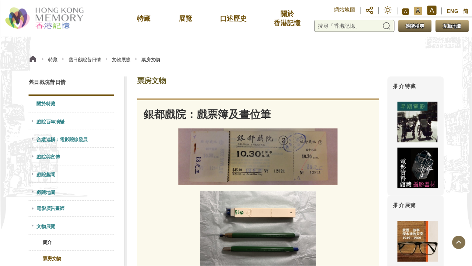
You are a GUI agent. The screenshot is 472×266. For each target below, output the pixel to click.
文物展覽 (121, 59)
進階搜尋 (414, 25)
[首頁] (32, 60)
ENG (452, 11)
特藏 (52, 59)
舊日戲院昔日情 (84, 59)
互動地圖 (451, 25)
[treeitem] (71, 104)
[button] (369, 10)
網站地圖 (344, 10)
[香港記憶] (45, 18)
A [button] (405, 11)
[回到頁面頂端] (458, 242)
